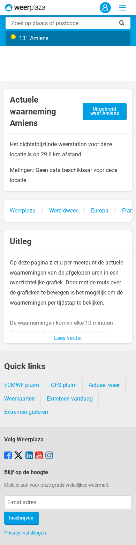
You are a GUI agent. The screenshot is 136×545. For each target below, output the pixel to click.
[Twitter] (18, 456)
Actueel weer (104, 385)
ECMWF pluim (21, 385)
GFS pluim (64, 385)
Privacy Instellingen (25, 533)
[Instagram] (49, 456)
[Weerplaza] (25, 7)
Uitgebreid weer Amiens (104, 111)
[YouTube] (39, 456)
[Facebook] (8, 456)
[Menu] (122, 7)
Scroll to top (124, 533)
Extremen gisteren (26, 412)
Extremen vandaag (70, 398)
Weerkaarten (19, 398)
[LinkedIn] (29, 456)
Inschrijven (21, 518)
